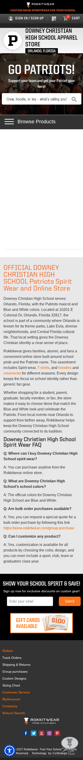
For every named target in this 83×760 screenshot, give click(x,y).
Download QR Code (53, 18)
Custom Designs (14, 678)
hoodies (64, 368)
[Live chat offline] (69, 746)
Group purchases (15, 671)
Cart (73, 18)
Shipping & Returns (16, 664)
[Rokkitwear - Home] (40, 5)
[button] (9, 750)
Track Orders (11, 658)
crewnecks (12, 373)
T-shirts (43, 368)
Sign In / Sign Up (29, 18)
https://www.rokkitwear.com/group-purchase (38, 528)
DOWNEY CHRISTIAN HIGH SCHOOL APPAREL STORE (51, 38)
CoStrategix (60, 753)
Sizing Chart (11, 685)
